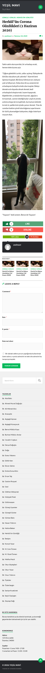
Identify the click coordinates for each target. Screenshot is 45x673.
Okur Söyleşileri (11, 565)
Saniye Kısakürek (11, 590)
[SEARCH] (39, 380)
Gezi (6, 487)
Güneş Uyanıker (11, 507)
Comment (6, 291)
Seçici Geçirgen (10, 596)
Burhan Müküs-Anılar (13, 435)
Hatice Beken (10, 528)
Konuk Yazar (9, 544)
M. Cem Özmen (10, 549)
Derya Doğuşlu (10, 445)
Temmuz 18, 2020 (20, 36)
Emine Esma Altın (11, 471)
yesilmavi (8, 36)
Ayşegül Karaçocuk (12, 424)
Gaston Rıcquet (11, 481)
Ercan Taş (8, 476)
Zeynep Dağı (10, 601)
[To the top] (40, 660)
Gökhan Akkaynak (12, 492)
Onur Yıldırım (10, 575)
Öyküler (8, 580)
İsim (4, 317)
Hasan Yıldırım (10, 523)
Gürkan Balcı (10, 518)
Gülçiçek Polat (10, 497)
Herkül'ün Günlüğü (25, 17)
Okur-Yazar (9, 570)
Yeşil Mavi (11, 5)
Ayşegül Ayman (10, 419)
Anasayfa (8, 414)
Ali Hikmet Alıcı (10, 409)
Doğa (7, 450)
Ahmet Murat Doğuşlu (13, 403)
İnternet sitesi (7, 341)
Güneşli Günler (9, 17)
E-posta (5, 329)
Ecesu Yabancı (10, 455)
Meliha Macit (10, 559)
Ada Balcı (8, 398)
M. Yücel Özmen (11, 554)
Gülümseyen (9, 502)
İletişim (7, 539)
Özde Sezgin (9, 585)
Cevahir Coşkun (11, 440)
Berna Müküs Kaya (12, 429)
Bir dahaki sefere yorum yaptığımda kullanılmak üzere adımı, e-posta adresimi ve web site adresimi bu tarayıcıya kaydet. (22, 356)
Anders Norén (15, 668)
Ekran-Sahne (10, 466)
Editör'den (9, 461)
